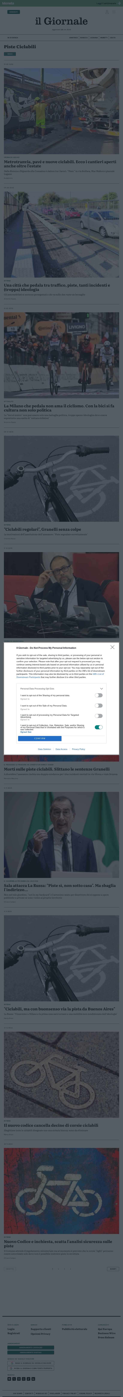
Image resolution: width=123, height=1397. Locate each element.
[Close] (113, 648)
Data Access (61, 749)
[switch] (99, 695)
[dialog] (61, 698)
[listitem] (61, 688)
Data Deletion (44, 749)
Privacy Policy (78, 749)
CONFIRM (39, 738)
